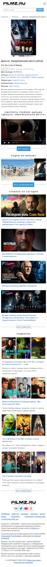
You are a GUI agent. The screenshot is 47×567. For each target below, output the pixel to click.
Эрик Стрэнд (14, 86)
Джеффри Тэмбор (29, 77)
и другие (40, 77)
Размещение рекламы (23, 562)
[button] (43, 169)
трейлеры (5, 514)
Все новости (23, 327)
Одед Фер (5, 77)
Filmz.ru (34, 528)
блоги (42, 514)
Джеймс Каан (15, 77)
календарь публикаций (34, 517)
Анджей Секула (18, 80)
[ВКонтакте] (16, 508)
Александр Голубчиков (11, 536)
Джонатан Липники (16, 75)
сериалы (34, 514)
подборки (15, 517)
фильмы (24, 514)
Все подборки (23, 491)
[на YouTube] (26, 508)
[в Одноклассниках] (31, 508)
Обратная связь (34, 560)
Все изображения (23, 185)
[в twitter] (21, 508)
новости (15, 514)
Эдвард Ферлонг (31, 75)
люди (3, 517)
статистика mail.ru (9, 519)
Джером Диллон (20, 83)
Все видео (23, 149)
